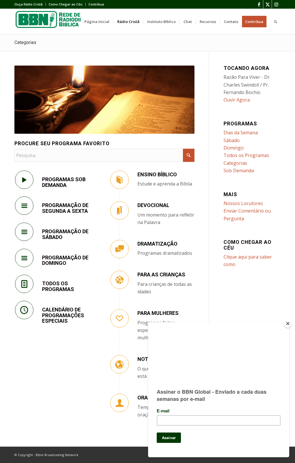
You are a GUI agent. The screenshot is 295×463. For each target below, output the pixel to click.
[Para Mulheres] (119, 318)
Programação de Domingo (65, 260)
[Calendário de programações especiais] (24, 310)
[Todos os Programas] (24, 284)
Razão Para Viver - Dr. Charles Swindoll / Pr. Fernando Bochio (247, 84)
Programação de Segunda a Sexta (65, 208)
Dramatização (157, 244)
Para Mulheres (158, 313)
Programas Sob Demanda (64, 182)
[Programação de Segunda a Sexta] (24, 205)
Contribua (96, 4)
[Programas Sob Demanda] (24, 180)
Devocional (153, 205)
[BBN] (57, 21)
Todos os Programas (58, 286)
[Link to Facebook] (259, 4)
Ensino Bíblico (157, 174)
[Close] (287, 323)
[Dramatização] (119, 249)
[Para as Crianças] (119, 280)
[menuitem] (30, 4)
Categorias (25, 42)
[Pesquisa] (275, 21)
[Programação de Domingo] (24, 258)
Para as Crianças (161, 274)
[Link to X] (267, 4)
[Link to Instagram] (276, 4)
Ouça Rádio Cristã (28, 4)
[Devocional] (119, 210)
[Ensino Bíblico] (119, 180)
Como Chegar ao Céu (65, 4)
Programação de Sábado (65, 234)
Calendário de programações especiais (63, 315)
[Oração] (119, 403)
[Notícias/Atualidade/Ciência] (119, 364)
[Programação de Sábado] (24, 232)
